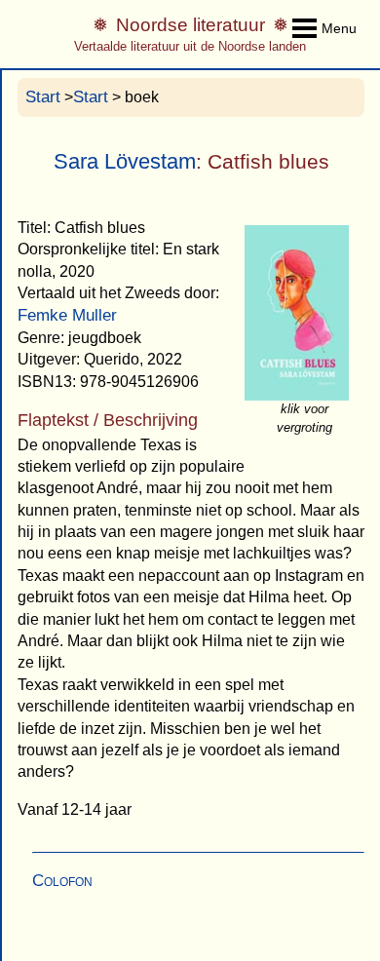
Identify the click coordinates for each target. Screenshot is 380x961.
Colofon (62, 880)
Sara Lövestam (125, 161)
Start (42, 97)
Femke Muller (67, 315)
